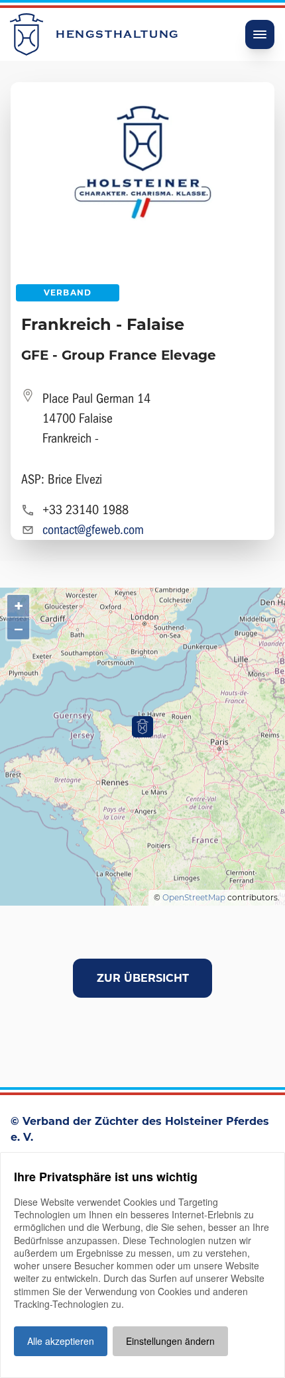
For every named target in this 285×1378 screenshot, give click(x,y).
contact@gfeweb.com (93, 529)
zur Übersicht (143, 978)
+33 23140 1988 (85, 509)
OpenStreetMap (193, 897)
